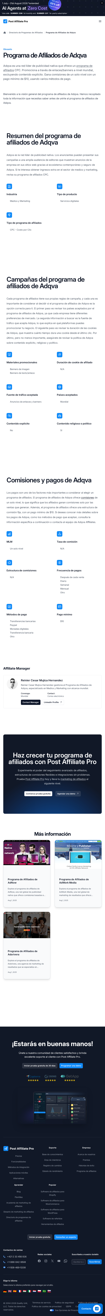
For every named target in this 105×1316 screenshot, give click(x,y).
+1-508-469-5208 (16, 1267)
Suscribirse (94, 1262)
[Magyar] (24, 1291)
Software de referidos (52, 1218)
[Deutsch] (5, 1291)
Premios (86, 1160)
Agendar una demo (66, 793)
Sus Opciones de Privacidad (67, 1310)
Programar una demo (71, 1065)
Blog (19, 1191)
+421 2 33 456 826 (17, 1256)
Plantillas (19, 1197)
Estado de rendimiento (53, 1171)
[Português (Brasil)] (44, 1291)
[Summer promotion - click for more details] (52, 8)
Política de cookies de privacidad (47, 1306)
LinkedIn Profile (51, 702)
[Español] (14, 1291)
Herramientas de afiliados (52, 1224)
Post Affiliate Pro (34, 779)
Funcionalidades (18, 1161)
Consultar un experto (66, 1237)
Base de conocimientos (52, 1154)
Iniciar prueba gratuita (39, 1237)
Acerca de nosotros (86, 1154)
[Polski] (39, 1291)
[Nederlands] (34, 1291)
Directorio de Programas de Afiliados (26, 32)
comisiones (87, 497)
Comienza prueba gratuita (38, 793)
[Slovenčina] (49, 1291)
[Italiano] (29, 1291)
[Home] (4, 32)
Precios (18, 1156)
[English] (9, 1291)
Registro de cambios (52, 1165)
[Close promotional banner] (102, 3)
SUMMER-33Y (42, 13)
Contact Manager (31, 702)
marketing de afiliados (73, 779)
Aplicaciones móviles (18, 1173)
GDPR (68, 1306)
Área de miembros (52, 1160)
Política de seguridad (64, 1302)
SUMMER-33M (16, 13)
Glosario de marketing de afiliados (18, 1212)
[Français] (19, 1291)
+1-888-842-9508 (16, 1262)
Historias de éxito (86, 1165)
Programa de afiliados (86, 1171)
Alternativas (18, 1178)
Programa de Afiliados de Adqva (61, 32)
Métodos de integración (18, 1167)
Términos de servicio (41, 1302)
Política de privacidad (88, 1302)
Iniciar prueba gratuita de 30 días (40, 1065)
